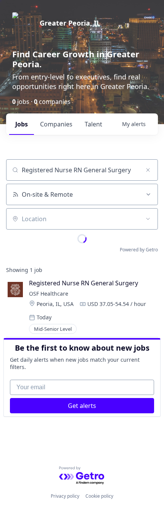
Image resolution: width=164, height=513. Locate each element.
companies (56, 124)
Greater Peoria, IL (70, 23)
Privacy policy (65, 496)
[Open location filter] (148, 218)
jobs (21, 124)
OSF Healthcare (49, 293)
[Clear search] (148, 170)
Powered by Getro (139, 249)
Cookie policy (99, 496)
